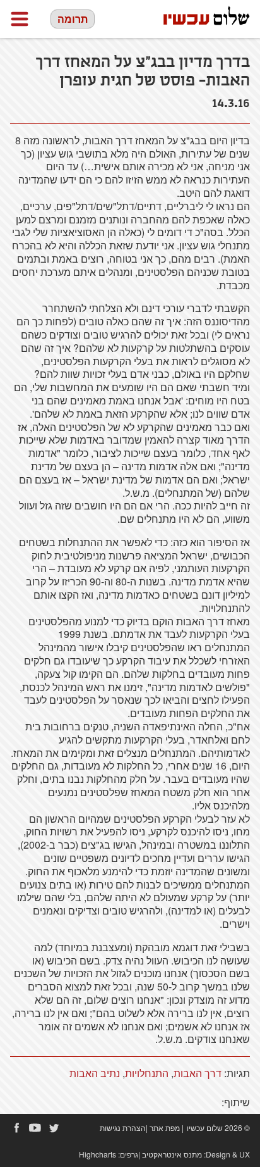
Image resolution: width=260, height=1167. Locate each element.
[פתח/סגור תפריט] (19, 18)
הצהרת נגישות (123, 1127)
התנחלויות (146, 1073)
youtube (35, 1127)
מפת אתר (165, 1127)
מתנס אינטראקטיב (172, 1154)
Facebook (16, 1127)
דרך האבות (198, 1073)
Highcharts (97, 1154)
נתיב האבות (94, 1073)
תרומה (72, 18)
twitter (54, 1127)
